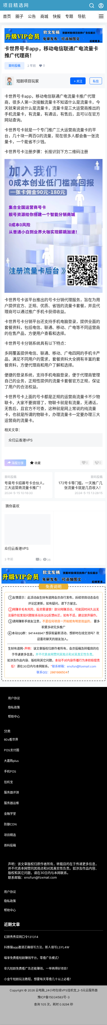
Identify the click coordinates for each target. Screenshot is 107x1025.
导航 (82, 16)
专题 (69, 16)
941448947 (36, 633)
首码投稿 (14, 66)
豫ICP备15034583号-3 (54, 997)
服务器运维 (11, 803)
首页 (7, 16)
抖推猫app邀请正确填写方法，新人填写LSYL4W (36, 947)
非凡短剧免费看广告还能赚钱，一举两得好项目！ (37, 968)
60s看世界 (11, 739)
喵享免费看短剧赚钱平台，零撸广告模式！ (32, 958)
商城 (44, 16)
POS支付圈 (11, 750)
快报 (57, 16)
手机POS (10, 771)
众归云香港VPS (20, 440)
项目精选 (10, 835)
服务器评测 (11, 792)
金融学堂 (10, 814)
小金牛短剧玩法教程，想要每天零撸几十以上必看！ (38, 979)
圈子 (19, 16)
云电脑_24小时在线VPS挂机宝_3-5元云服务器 (66, 990)
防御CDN (10, 824)
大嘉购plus (11, 761)
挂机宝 (8, 782)
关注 (79, 81)
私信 (96, 81)
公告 (32, 16)
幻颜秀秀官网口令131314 (21, 937)
